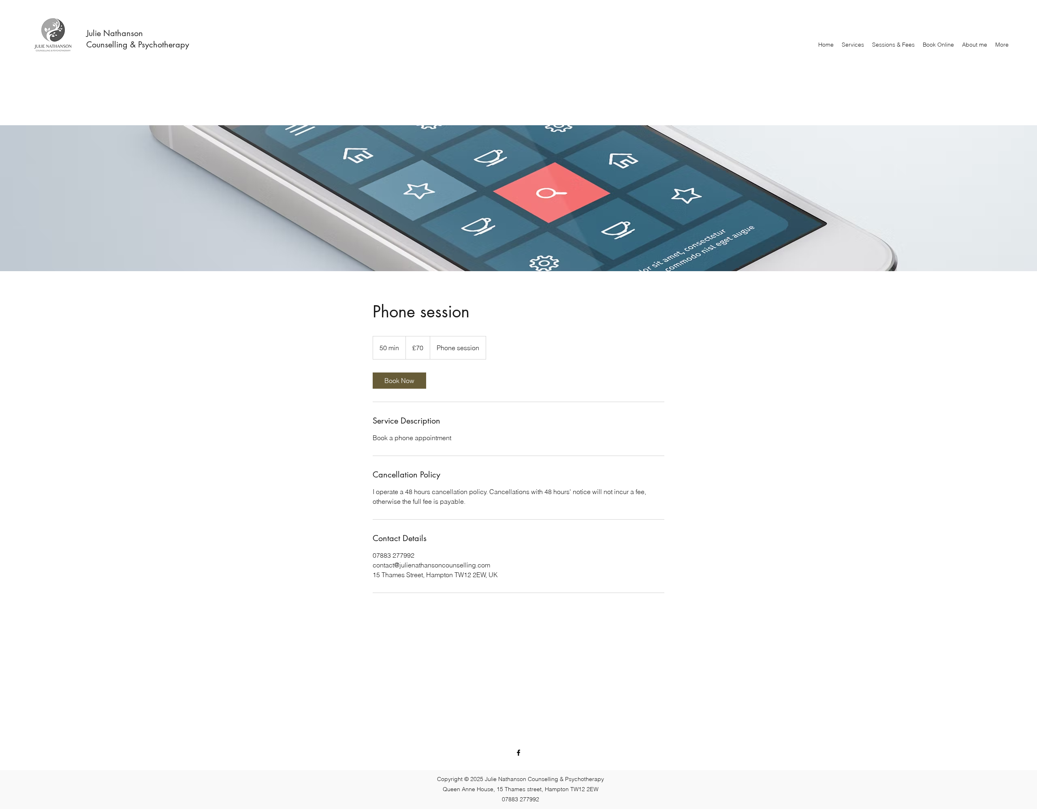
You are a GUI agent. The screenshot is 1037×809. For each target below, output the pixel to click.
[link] (399, 380)
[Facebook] (518, 753)
